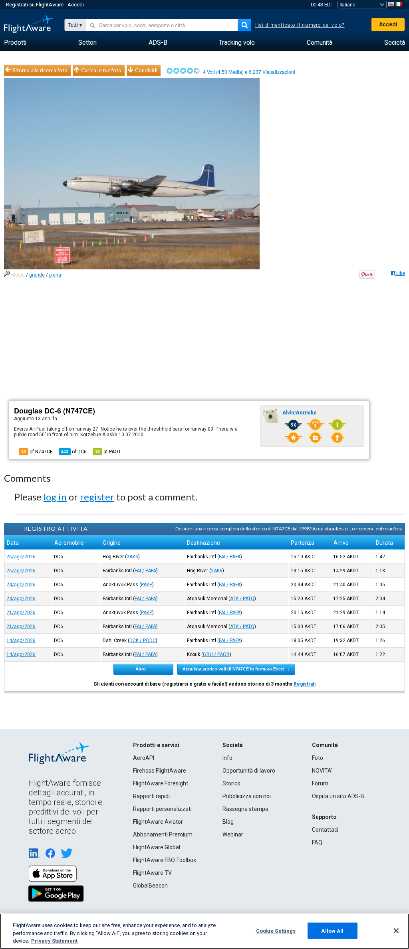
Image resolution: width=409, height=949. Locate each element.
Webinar (232, 834)
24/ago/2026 (21, 584)
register (97, 496)
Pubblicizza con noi (246, 796)
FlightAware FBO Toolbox (164, 860)
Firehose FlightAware (159, 770)
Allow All (332, 930)
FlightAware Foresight (160, 783)
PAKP (146, 584)
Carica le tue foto (101, 70)
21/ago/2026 (21, 612)
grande (37, 275)
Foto (317, 758)
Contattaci (325, 829)
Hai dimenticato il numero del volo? (300, 25)
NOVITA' (322, 770)
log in (55, 496)
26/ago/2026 (21, 557)
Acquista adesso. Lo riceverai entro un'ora (357, 529)
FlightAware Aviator (158, 822)
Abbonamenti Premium (163, 834)
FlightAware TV (152, 873)
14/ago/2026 (21, 640)
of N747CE (37, 452)
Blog (228, 822)
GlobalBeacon (150, 885)
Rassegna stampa (245, 809)
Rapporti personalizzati (162, 809)
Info (227, 758)
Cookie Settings (276, 930)
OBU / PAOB (216, 654)
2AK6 (132, 557)
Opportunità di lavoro (248, 770)
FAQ (317, 842)
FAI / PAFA (229, 557)
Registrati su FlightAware (35, 5)
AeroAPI (143, 758)
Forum (320, 783)
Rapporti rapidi (151, 796)
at (108, 452)
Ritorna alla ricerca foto (40, 70)
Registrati (305, 684)
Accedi (76, 5)
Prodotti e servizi (156, 745)
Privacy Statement (54, 941)
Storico (231, 783)
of (74, 452)
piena (55, 275)
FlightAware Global (156, 847)
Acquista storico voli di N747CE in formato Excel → (236, 668)
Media (18, 275)
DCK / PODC (142, 640)
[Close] (396, 930)
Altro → (143, 668)
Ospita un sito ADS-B (338, 796)
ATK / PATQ (242, 598)
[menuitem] (15, 42)
